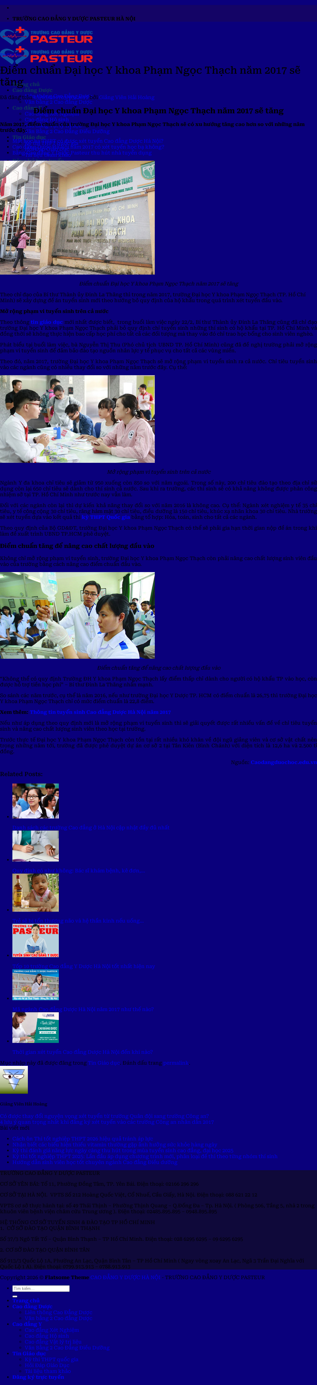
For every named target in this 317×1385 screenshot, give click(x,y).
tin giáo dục (47, 322)
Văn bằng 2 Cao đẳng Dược (58, 102)
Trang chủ (26, 84)
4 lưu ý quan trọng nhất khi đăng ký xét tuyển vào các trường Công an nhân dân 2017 (107, 1122)
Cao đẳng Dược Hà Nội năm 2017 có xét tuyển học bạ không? (88, 147)
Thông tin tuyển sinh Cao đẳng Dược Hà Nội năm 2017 (100, 712)
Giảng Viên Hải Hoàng (126, 97)
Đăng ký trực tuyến (38, 1377)
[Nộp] (14, 1296)
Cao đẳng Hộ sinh (47, 120)
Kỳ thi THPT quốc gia (51, 1359)
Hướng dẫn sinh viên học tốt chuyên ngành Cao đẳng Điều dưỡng (94, 1162)
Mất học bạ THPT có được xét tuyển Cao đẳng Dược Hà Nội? (87, 141)
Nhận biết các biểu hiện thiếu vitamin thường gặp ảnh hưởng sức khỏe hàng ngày (114, 1145)
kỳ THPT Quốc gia (106, 517)
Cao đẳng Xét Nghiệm (52, 1330)
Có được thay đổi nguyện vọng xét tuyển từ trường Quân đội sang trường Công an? (104, 1116)
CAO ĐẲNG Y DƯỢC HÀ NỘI (125, 1277)
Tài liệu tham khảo (48, 1371)
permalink (176, 1063)
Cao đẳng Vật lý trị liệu (53, 1342)
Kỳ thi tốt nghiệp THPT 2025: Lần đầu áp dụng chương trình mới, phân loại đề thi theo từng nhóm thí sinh (145, 1156)
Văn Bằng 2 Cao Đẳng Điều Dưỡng (67, 131)
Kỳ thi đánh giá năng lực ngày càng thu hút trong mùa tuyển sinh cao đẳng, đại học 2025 (122, 1150)
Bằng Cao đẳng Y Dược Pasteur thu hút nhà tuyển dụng (82, 153)
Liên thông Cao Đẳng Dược (58, 1312)
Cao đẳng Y (27, 108)
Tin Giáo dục (29, 137)
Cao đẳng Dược (32, 90)
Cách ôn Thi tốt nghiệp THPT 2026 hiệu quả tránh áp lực (82, 1139)
